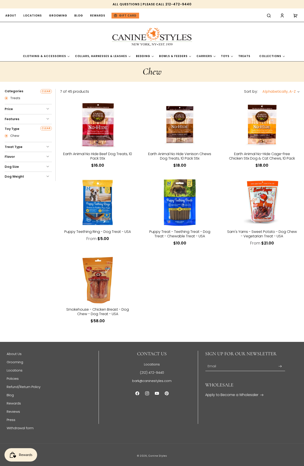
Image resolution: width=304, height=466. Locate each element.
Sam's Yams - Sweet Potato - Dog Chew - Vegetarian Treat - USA (262, 234)
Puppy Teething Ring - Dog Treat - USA (97, 232)
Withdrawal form (20, 428)
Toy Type (12, 129)
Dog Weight (14, 176)
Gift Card (127, 15)
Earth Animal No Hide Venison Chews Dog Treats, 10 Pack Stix (179, 156)
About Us (14, 353)
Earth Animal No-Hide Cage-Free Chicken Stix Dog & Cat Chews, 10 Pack (262, 156)
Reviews (13, 411)
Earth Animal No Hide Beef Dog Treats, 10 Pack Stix (97, 156)
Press (11, 419)
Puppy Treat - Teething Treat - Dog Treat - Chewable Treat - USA (179, 234)
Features (12, 119)
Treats (14, 98)
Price (9, 109)
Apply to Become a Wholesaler (231, 394)
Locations (14, 370)
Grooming (15, 362)
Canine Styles (157, 456)
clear (46, 91)
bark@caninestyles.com (152, 380)
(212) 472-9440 (152, 372)
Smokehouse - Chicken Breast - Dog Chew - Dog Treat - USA (97, 311)
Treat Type (13, 147)
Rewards (14, 403)
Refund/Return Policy (24, 386)
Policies (13, 378)
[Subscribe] (280, 366)
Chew (14, 136)
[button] (269, 15)
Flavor (10, 156)
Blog (10, 395)
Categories (14, 91)
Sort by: (251, 91)
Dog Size (12, 166)
